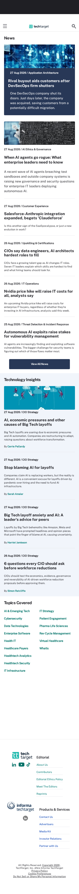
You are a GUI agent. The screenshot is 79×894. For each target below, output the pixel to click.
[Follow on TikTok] (28, 765)
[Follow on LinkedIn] (14, 765)
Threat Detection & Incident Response (45, 324)
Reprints (41, 793)
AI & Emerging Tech (17, 611)
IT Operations (30, 283)
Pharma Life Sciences (54, 626)
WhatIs (44, 648)
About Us (42, 764)
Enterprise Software (17, 633)
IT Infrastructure (14, 670)
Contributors (44, 772)
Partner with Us (48, 845)
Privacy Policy (39, 870)
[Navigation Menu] (5, 26)
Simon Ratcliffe (16, 590)
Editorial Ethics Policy (49, 779)
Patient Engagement (53, 618)
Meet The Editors (46, 786)
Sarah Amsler (15, 494)
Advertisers (46, 824)
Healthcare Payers (16, 648)
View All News (39, 364)
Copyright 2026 (51, 865)
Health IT (10, 640)
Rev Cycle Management (55, 633)
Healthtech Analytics (17, 655)
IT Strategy (47, 611)
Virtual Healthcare (51, 640)
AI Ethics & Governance (36, 149)
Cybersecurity (13, 618)
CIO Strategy (30, 412)
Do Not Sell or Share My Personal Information (39, 876)
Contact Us (46, 816)
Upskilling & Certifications (38, 243)
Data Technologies (16, 626)
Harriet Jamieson (17, 542)
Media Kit (45, 831)
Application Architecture (43, 72)
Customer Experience (35, 206)
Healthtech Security (17, 663)
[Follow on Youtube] (22, 765)
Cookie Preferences (39, 873)
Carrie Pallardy (16, 446)
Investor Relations (50, 838)
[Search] (74, 26)
